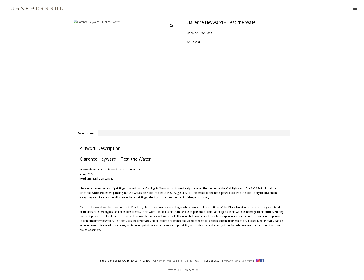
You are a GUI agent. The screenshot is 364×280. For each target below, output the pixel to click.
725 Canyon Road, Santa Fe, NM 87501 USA (175, 260)
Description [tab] (86, 133)
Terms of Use (173, 269)
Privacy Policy (190, 269)
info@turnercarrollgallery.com (238, 260)
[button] (171, 25)
